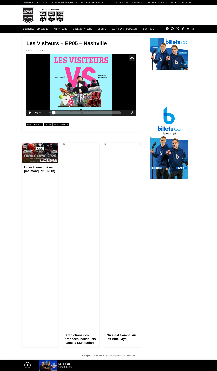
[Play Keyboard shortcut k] (30, 113)
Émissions (42, 29)
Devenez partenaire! (62, 2)
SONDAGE (42, 2)
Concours (122, 2)
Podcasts (132, 29)
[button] (193, 29)
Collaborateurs (82, 29)
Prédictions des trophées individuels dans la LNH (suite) (80, 338)
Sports (102, 29)
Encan (174, 2)
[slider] (87, 113)
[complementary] (81, 85)
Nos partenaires (90, 2)
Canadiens (118, 29)
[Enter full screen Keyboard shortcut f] (132, 113)
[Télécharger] (132, 58)
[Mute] (36, 113)
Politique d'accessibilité (125, 356)
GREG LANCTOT (34, 124)
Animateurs (60, 29)
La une (48, 124)
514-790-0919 (138, 2)
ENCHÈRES (28, 29)
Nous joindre (156, 2)
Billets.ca (187, 2)
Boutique (148, 29)
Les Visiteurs (61, 124)
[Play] (81, 85)
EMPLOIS (28, 2)
